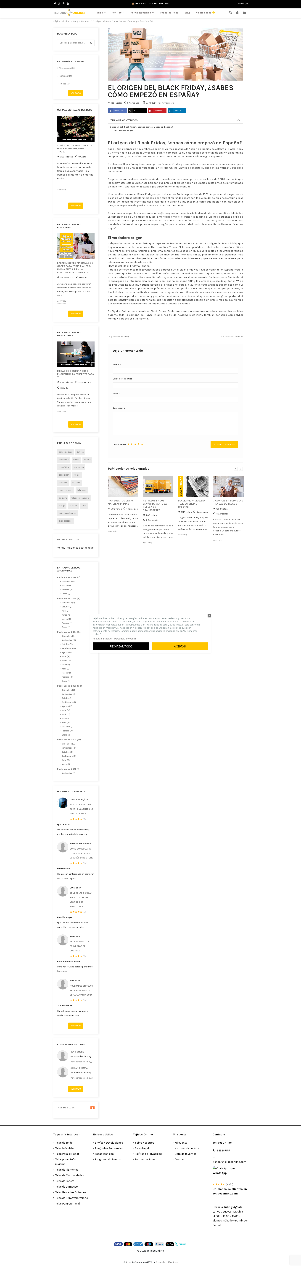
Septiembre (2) (69, 756)
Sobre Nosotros (144, 1142)
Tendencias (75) (67, 68)
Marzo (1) (66, 585)
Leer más (61, 189)
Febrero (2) (67, 589)
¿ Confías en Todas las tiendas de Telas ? (228, 502)
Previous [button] (55, 158)
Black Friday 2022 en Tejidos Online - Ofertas (192, 503)
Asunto (116, 393)
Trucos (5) (64, 83)
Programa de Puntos (108, 1159)
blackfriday (64, 467)
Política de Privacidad (148, 1154)
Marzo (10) (67, 727)
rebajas (77, 475)
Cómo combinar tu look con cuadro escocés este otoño (81, 853)
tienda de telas (65, 452)
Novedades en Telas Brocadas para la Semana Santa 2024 (81, 990)
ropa (84, 505)
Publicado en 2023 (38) (69, 686)
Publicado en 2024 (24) (69, 632)
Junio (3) (66, 660)
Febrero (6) (67, 677)
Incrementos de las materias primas (121, 502)
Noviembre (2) (68, 694)
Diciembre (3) (68, 744)
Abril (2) (65, 722)
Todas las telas (104, 1154)
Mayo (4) (66, 718)
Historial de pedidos (187, 1148)
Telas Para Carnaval (67, 1203)
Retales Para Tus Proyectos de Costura (80, 946)
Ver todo (76, 93)
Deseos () (242, 3)
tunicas (80, 452)
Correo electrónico (122, 378)
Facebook (118, 111)
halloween (81, 490)
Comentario (119, 408)
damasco (63, 482)
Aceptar (180, 646)
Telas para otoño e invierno (66, 1162)
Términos (173, 1262)
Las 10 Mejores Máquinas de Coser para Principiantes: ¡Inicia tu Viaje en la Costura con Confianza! (75, 267)
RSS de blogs (66, 1107)
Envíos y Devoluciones (109, 1142)
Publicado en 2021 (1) (68, 769)
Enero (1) (66, 594)
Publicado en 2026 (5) (68, 577)
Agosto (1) (66, 652)
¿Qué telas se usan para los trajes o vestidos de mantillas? (81, 900)
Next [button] (96, 158)
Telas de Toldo (64, 1142)
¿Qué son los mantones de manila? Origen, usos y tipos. (74, 148)
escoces (73, 505)
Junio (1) (66, 615)
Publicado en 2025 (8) (68, 598)
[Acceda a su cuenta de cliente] (237, 12)
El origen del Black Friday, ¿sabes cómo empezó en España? (141, 127)
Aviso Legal (142, 1148)
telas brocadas (66, 490)
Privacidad (161, 1262)
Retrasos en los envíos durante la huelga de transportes (155, 505)
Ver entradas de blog (81, 1061)
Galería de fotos (68, 539)
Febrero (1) (67, 623)
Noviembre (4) (69, 748)
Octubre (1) (67, 607)
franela (76, 459)
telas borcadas (66, 521)
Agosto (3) (67, 706)
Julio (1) (65, 611)
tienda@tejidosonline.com (229, 1162)
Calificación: (119, 444)
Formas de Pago (145, 1159)
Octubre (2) (67, 644)
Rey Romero (77, 1051)
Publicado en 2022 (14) (69, 739)
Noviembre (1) (68, 773)
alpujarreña (79, 467)
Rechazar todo (121, 646)
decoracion (64, 475)
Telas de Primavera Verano (71, 1198)
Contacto (180, 1159)
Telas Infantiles (65, 1148)
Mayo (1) (66, 664)
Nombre (117, 364)
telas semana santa (80, 498)
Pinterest (158, 111)
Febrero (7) (67, 731)
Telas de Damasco (66, 1186)
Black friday (123, 336)
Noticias (239, 336)
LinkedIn (177, 111)
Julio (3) (66, 656)
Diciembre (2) (68, 602)
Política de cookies (103, 638)
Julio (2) (66, 760)
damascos (64, 459)
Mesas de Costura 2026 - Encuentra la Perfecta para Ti (75, 374)
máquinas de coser (67, 513)
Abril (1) (65, 669)
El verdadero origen (123, 130)
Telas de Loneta (64, 1181)
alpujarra (63, 498)
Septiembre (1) (69, 648)
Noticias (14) (65, 76)
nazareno (76, 482)
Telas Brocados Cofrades (70, 1192)
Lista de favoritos (185, 1154)
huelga (62, 505)
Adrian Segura (79, 1068)
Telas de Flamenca (66, 1169)
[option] (76, 154)
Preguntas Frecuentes (109, 1148)
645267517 (223, 1150)
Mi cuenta (181, 1142)
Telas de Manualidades (69, 1175)
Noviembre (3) (69, 640)
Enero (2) (66, 735)
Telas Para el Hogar (67, 1154)
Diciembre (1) (68, 581)
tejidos (87, 459)
